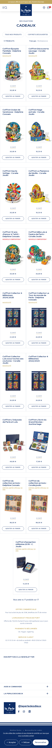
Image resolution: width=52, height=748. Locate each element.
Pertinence (41, 41)
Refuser (26, 742)
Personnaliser (40, 742)
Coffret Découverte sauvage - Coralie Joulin (39, 51)
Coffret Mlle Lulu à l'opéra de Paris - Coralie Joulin (38, 234)
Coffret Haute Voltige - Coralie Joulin (10, 173)
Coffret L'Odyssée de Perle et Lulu (12, 421)
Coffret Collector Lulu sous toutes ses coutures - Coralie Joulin (13, 360)
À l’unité (13, 86)
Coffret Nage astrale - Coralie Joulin (36, 112)
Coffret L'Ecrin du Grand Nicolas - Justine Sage (37, 422)
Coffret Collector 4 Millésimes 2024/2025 (12, 295)
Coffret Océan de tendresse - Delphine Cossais (13, 112)
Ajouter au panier (13, 96)
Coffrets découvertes (38, 35)
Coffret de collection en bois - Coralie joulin (38, 483)
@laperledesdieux (29, 706)
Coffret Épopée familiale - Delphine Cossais (12, 51)
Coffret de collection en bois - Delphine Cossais (12, 483)
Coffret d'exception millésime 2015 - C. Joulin (26, 544)
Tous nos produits (13, 35)
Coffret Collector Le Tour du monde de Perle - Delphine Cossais (39, 296)
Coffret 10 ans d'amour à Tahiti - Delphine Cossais (11, 234)
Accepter (12, 742)
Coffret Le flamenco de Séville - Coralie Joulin (39, 173)
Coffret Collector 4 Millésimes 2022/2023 (38, 359)
